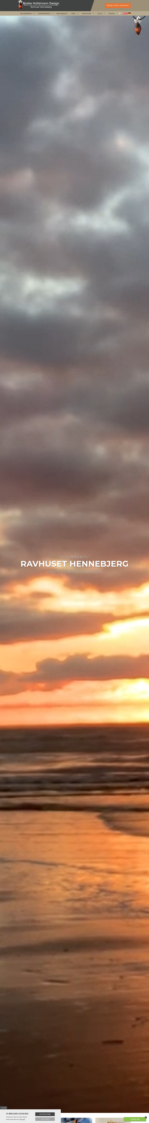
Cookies (3, 1108)
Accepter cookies (45, 1114)
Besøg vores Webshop (118, 5)
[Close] (146, 1117)
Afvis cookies (45, 1119)
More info (22, 1119)
